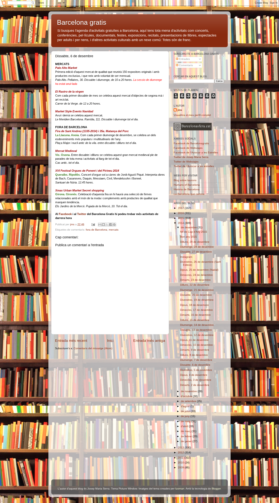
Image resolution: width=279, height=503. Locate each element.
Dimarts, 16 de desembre (195, 314)
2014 (181, 223)
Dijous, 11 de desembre (194, 340)
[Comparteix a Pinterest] (114, 224)
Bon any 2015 (188, 236)
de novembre (189, 391)
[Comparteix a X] (107, 224)
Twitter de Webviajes (186, 161)
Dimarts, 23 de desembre (195, 279)
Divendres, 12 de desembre (197, 335)
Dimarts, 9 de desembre (194, 349)
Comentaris (185, 65)
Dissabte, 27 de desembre (196, 251)
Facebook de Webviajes (188, 148)
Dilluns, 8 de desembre (194, 355)
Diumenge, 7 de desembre (196, 360)
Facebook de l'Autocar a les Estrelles (196, 152)
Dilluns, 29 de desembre (194, 241)
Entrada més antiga (149, 341)
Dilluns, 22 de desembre (194, 284)
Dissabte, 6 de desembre (195, 364)
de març (186, 431)
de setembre (189, 401)
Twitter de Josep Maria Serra (191, 157)
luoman (179, 488)
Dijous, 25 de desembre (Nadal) (199, 269)
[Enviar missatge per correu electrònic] (93, 224)
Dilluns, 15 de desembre (194, 320)
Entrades (184, 59)
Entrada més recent (71, 341)
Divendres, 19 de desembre (197, 299)
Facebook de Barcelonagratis (191, 143)
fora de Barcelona (96, 229)
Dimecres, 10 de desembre (196, 345)
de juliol (186, 411)
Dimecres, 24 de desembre (196, 275)
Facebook (65, 214)
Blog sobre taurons (185, 180)
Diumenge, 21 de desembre (197, 290)
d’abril (185, 426)
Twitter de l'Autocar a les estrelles (194, 166)
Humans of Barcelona (187, 184)
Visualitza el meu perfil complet (192, 115)
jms (179, 110)
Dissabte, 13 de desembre (196, 329)
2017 (181, 208)
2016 (181, 213)
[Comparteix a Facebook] (111, 224)
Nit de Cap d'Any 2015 (193, 231)
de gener (186, 441)
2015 (181, 218)
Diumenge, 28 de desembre (197, 246)
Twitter (81, 214)
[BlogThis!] (103, 224)
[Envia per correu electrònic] (100, 224)
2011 (181, 457)
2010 (181, 462)
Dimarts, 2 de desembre (194, 385)
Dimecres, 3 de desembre (195, 379)
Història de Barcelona (186, 189)
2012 (181, 452)
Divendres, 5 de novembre (196, 370)
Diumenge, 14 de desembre (197, 325)
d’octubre (187, 396)
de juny (185, 416)
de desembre (189, 227)
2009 (181, 467)
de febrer (187, 436)
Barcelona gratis (81, 22)
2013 (181, 447)
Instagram (186, 256)
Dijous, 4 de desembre (193, 375)
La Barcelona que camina (189, 194)
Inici (110, 341)
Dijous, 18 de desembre (194, 305)
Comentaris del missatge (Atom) (93, 348)
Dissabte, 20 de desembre (196, 295)
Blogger (216, 488)
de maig (186, 421)
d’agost (185, 406)
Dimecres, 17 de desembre (196, 310)
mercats (113, 229)
